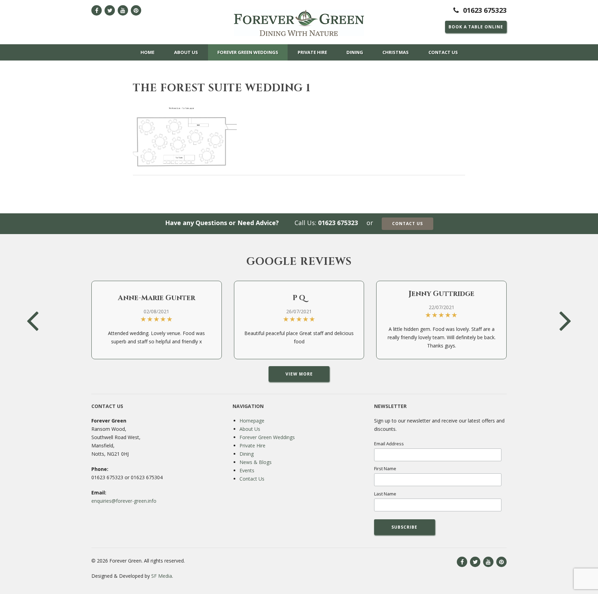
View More (299, 374)
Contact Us (443, 52)
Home (147, 52)
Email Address (389, 443)
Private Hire (312, 52)
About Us (186, 52)
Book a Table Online (475, 27)
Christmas (395, 52)
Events (246, 470)
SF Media (161, 576)
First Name (385, 468)
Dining (354, 52)
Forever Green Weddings (247, 52)
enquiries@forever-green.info (123, 501)
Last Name (385, 494)
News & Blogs (255, 462)
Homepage (251, 420)
